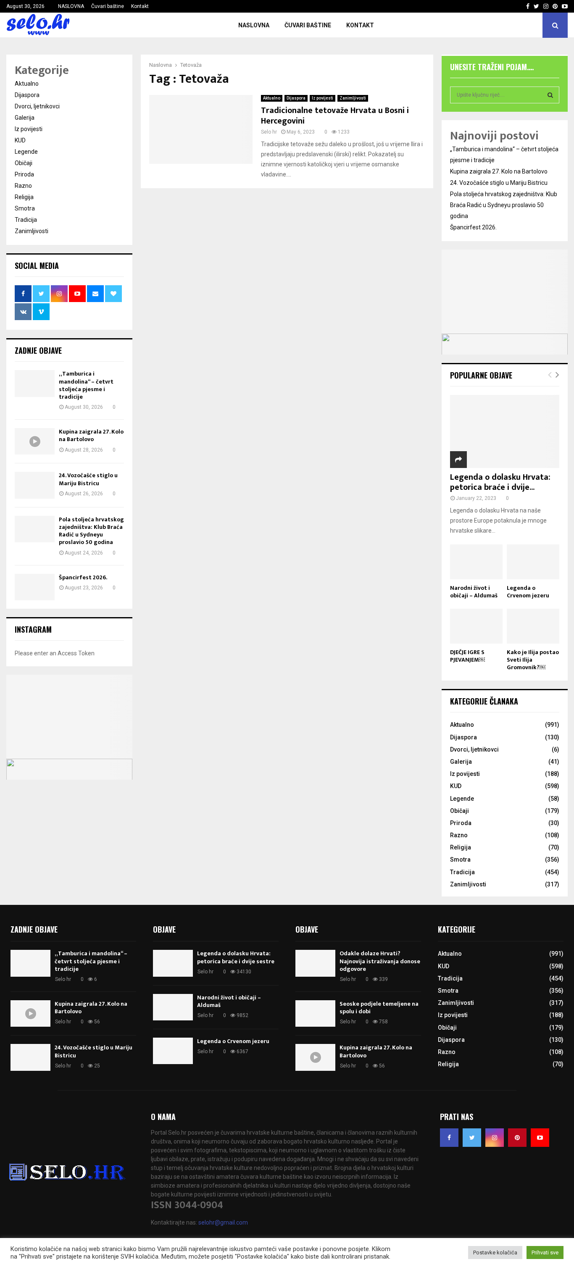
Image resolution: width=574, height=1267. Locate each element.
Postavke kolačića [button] (495, 1252)
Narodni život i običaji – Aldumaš (474, 591)
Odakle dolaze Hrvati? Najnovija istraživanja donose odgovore (380, 961)
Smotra (25, 208)
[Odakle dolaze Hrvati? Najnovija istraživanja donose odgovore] (315, 963)
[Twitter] (472, 1137)
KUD (20, 140)
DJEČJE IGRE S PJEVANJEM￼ (467, 656)
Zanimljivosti (353, 98)
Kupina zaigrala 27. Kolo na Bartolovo (91, 435)
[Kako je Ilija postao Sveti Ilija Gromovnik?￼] (533, 626)
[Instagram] (494, 1137)
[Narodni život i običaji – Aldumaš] (476, 561)
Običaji (23, 163)
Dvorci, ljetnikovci (37, 106)
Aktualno (271, 98)
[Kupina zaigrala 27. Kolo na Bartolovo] (35, 441)
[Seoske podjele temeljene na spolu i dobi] (315, 1013)
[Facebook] (449, 1137)
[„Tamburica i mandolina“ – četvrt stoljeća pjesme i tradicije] (35, 383)
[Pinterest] (517, 1137)
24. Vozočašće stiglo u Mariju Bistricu (88, 479)
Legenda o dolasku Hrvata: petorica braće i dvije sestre (235, 957)
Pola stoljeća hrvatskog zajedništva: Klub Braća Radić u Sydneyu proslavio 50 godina (91, 531)
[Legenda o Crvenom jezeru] (533, 561)
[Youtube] (540, 1137)
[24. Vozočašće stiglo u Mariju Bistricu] (35, 485)
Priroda (24, 174)
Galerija (24, 117)
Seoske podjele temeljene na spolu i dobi (379, 1007)
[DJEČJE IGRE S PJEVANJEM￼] (476, 626)
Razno (23, 185)
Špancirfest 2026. (83, 577)
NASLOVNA (71, 6)
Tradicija (26, 219)
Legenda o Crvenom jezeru (528, 591)
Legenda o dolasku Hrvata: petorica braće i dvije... (500, 482)
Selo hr (269, 132)
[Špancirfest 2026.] (35, 587)
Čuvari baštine (107, 6)
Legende (26, 151)
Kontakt (140, 6)
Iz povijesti (322, 98)
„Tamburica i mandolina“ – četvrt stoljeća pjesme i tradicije (86, 385)
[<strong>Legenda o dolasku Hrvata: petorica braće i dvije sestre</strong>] (504, 431)
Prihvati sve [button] (545, 1252)
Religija (24, 197)
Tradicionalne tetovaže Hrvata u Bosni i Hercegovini (335, 115)
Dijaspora (296, 98)
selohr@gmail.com (223, 1222)
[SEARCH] (550, 95)
